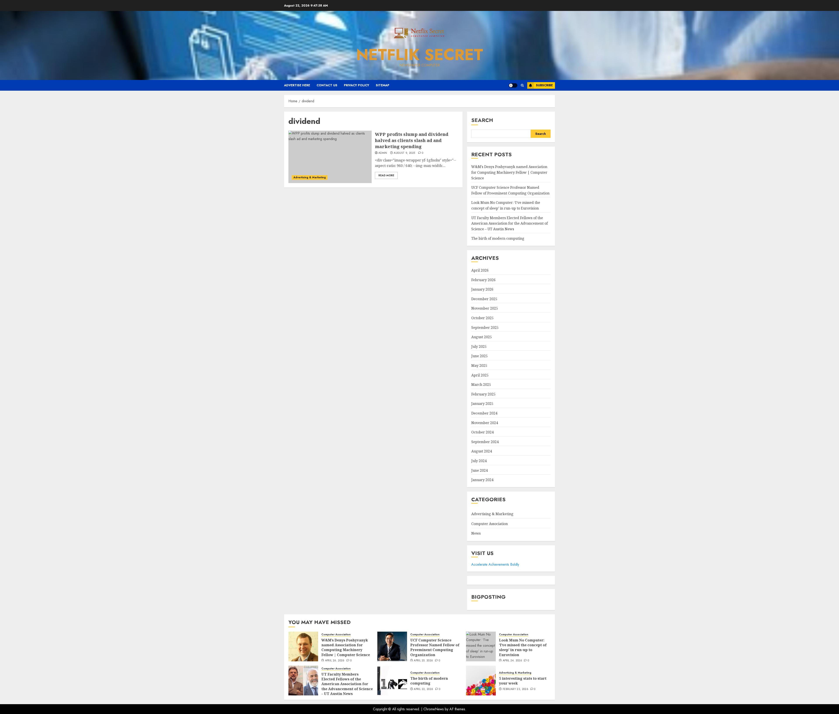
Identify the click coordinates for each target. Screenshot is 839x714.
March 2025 (481, 384)
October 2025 (482, 317)
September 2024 (485, 441)
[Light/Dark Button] (513, 85)
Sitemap (382, 85)
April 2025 (480, 375)
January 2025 (482, 403)
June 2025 (479, 356)
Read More (386, 175)
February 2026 (483, 279)
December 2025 (484, 298)
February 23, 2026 (515, 689)
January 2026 (482, 289)
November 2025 (484, 308)
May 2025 (479, 365)
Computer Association (489, 523)
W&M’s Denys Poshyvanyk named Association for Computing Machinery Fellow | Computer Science (509, 172)
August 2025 (481, 336)
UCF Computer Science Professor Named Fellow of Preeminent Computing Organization (434, 647)
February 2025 (483, 394)
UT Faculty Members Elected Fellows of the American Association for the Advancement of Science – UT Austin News (509, 223)
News (476, 533)
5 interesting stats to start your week (522, 681)
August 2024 (481, 451)
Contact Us (327, 85)
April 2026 (480, 270)
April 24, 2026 (512, 660)
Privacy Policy (356, 85)
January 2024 (482, 479)
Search (482, 120)
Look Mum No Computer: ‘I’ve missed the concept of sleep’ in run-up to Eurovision (523, 647)
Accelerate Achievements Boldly (495, 564)
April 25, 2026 (423, 660)
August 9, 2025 (404, 153)
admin (382, 153)
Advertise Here (297, 85)
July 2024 (479, 460)
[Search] (522, 85)
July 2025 (479, 346)
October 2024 (482, 432)
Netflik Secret (419, 54)
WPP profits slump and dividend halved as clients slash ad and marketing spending (411, 140)
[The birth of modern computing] (392, 680)
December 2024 (484, 413)
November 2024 (484, 422)
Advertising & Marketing (309, 177)
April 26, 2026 (335, 660)
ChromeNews (433, 709)
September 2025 (485, 327)
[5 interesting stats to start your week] (481, 680)
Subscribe (544, 85)
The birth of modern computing (497, 238)
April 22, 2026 (423, 689)
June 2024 (479, 470)
